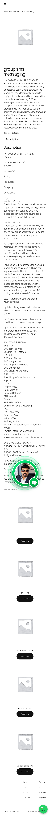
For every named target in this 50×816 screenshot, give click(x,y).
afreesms (25, 593)
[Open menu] (5, 3)
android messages (25, 650)
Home (6, 11)
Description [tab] (12, 139)
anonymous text (25, 708)
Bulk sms (12, 11)
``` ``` (25, 479)
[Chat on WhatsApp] (43, 809)
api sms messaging (25, 766)
